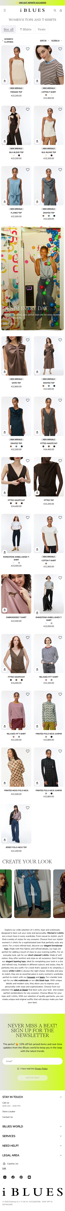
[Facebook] (13, 1177)
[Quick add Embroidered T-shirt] (4, 610)
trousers (31, 977)
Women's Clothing (8, 40)
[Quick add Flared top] (4, 201)
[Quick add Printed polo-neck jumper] (37, 726)
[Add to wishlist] (27, 48)
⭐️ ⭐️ (32, 3)
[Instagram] (4, 1177)
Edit (4, 1168)
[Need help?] (61, 1146)
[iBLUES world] (61, 1126)
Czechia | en (12, 1163)
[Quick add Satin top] (4, 372)
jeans (42, 977)
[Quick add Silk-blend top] (4, 141)
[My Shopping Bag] (61, 10)
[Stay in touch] (61, 1097)
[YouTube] (29, 1177)
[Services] (61, 1136)
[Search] (55, 10)
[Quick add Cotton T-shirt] (37, 81)
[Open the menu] (4, 10)
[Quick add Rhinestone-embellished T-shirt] (4, 552)
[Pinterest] (21, 1177)
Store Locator (8, 1111)
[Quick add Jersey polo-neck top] (4, 840)
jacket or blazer (21, 989)
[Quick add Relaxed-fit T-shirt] (37, 669)
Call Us (5, 1102)
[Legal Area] (61, 1155)
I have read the (34, 1068)
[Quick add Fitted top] (37, 492)
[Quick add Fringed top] (4, 81)
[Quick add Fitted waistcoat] (37, 432)
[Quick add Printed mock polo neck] (4, 783)
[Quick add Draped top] (37, 201)
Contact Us (7, 1117)
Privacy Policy (41, 1068)
